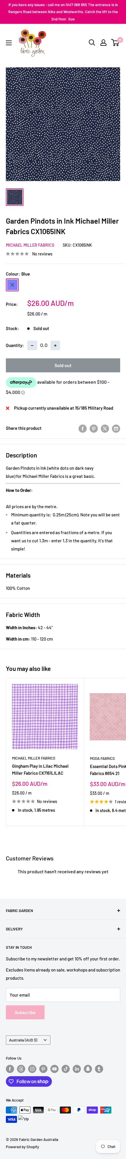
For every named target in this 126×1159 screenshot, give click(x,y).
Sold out (63, 365)
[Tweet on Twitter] (105, 428)
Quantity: (15, 345)
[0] (115, 42)
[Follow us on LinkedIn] (77, 1069)
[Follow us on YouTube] (54, 1069)
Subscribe (25, 1012)
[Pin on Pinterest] (94, 428)
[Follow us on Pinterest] (43, 1069)
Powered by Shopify (22, 1146)
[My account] (103, 42)
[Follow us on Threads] (21, 1069)
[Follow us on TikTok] (66, 1069)
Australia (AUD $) (23, 1040)
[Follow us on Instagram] (32, 1069)
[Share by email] (116, 428)
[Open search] (92, 42)
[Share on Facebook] (83, 428)
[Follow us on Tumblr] (99, 1069)
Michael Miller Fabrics (30, 245)
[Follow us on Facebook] (10, 1069)
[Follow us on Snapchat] (88, 1069)
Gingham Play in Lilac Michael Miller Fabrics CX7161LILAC (40, 769)
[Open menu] (9, 43)
